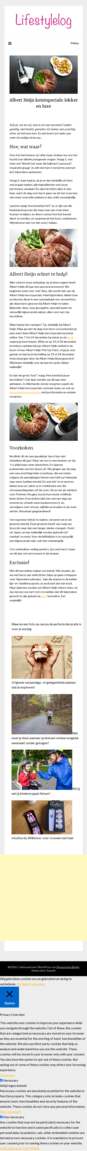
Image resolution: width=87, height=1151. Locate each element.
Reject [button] (26, 984)
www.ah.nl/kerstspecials (25, 392)
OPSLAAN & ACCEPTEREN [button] (19, 1148)
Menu (75, 43)
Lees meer (38, 984)
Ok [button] (19, 984)
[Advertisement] (43, 897)
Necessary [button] (7, 1075)
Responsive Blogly (68, 967)
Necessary (10, 1080)
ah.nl (70, 337)
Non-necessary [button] (10, 1112)
